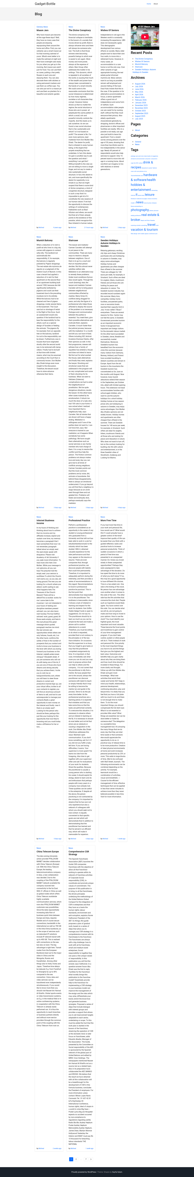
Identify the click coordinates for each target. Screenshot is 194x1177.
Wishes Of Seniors (110, 30)
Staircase (73, 240)
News (45, 27)
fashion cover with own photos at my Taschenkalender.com (144, 171)
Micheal (41, 227)
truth (157, 225)
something (144, 225)
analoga (133, 156)
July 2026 (139, 86)
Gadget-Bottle (45, 4)
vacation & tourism (144, 229)
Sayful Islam (117, 1172)
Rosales (152, 220)
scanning (133, 225)
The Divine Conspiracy (80, 30)
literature (133, 198)
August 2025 (140, 116)
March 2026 (140, 97)
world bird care (153, 233)
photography (140, 210)
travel (151, 225)
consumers (154, 159)
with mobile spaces (143, 233)
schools (138, 225)
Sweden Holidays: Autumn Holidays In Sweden (110, 243)
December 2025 (141, 105)
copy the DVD (134, 163)
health (151, 180)
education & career (147, 168)
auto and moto (140, 156)
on (142, 206)
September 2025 (141, 113)
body (145, 156)
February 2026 (141, 100)
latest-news (141, 195)
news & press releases (150, 203)
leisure (149, 195)
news (139, 202)
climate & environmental (137, 159)
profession (138, 215)
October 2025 (140, 111)
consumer (148, 159)
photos (151, 210)
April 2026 (139, 94)
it (136, 195)
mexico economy (152, 198)
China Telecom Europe (48, 851)
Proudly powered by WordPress (83, 1172)
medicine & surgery (141, 198)
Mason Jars (42, 30)
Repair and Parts (145, 220)
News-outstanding (136, 206)
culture (141, 163)
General (40, 27)
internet (133, 195)
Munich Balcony (45, 240)
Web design (134, 233)
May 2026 (139, 92)
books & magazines (152, 156)
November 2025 (141, 108)
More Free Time (108, 520)
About (156, 4)
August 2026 (140, 84)
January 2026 (140, 103)
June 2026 (139, 89)
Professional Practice (79, 520)
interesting (154, 190)
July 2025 (139, 119)
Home (149, 4)
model (132, 203)
